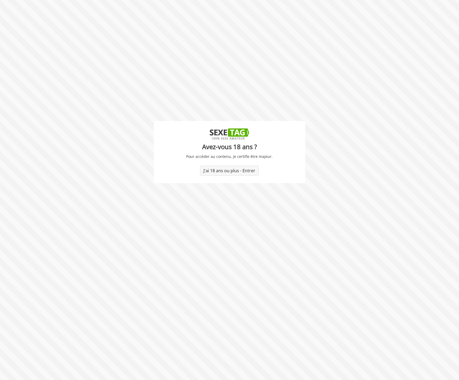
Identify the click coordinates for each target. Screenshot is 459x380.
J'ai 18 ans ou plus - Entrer (229, 171)
